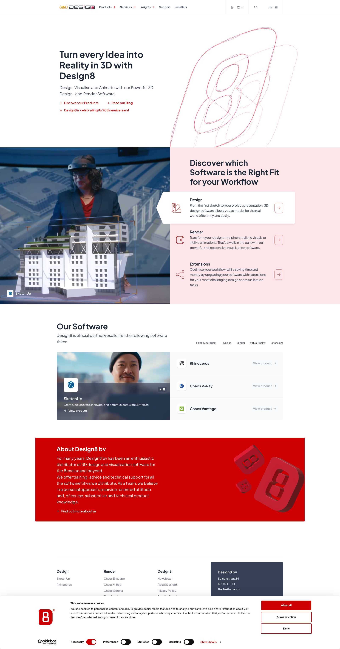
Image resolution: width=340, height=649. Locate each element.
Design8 (165, 571)
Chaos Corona (113, 590)
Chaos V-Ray (112, 584)
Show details (208, 642)
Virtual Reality (258, 342)
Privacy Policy (167, 590)
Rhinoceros (64, 584)
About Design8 (168, 584)
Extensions (277, 342)
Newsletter (165, 578)
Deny (286, 628)
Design (227, 342)
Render (240, 342)
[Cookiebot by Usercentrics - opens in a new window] (47, 642)
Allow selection (286, 616)
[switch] (126, 642)
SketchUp (63, 578)
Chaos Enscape (114, 578)
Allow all (286, 605)
